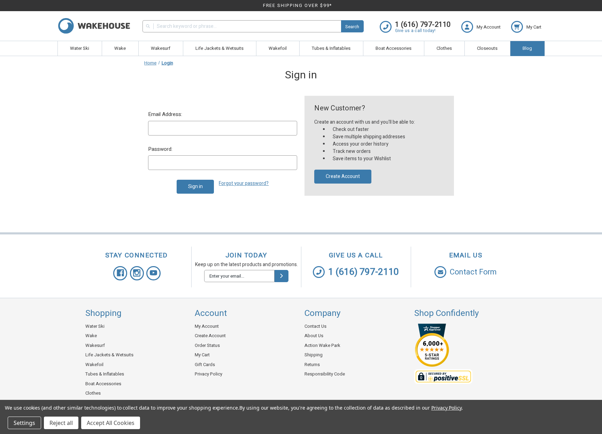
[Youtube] (153, 273)
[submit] (281, 276)
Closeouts (487, 48)
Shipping (313, 354)
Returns (312, 364)
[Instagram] (137, 273)
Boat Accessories (393, 48)
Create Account (343, 176)
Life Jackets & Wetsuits (219, 48)
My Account (207, 326)
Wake (120, 48)
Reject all (61, 423)
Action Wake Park (322, 345)
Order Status (207, 345)
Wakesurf (160, 48)
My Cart (202, 354)
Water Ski (79, 48)
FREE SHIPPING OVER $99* (297, 5)
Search (352, 26)
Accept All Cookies (110, 423)
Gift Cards (205, 364)
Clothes (444, 48)
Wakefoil (278, 48)
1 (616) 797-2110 (363, 272)
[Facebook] (120, 273)
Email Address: (165, 114)
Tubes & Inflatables (331, 48)
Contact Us (315, 326)
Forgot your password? (244, 183)
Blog (527, 48)
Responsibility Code (324, 374)
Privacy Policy (208, 374)
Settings (24, 423)
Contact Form (473, 272)
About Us (313, 335)
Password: (160, 149)
